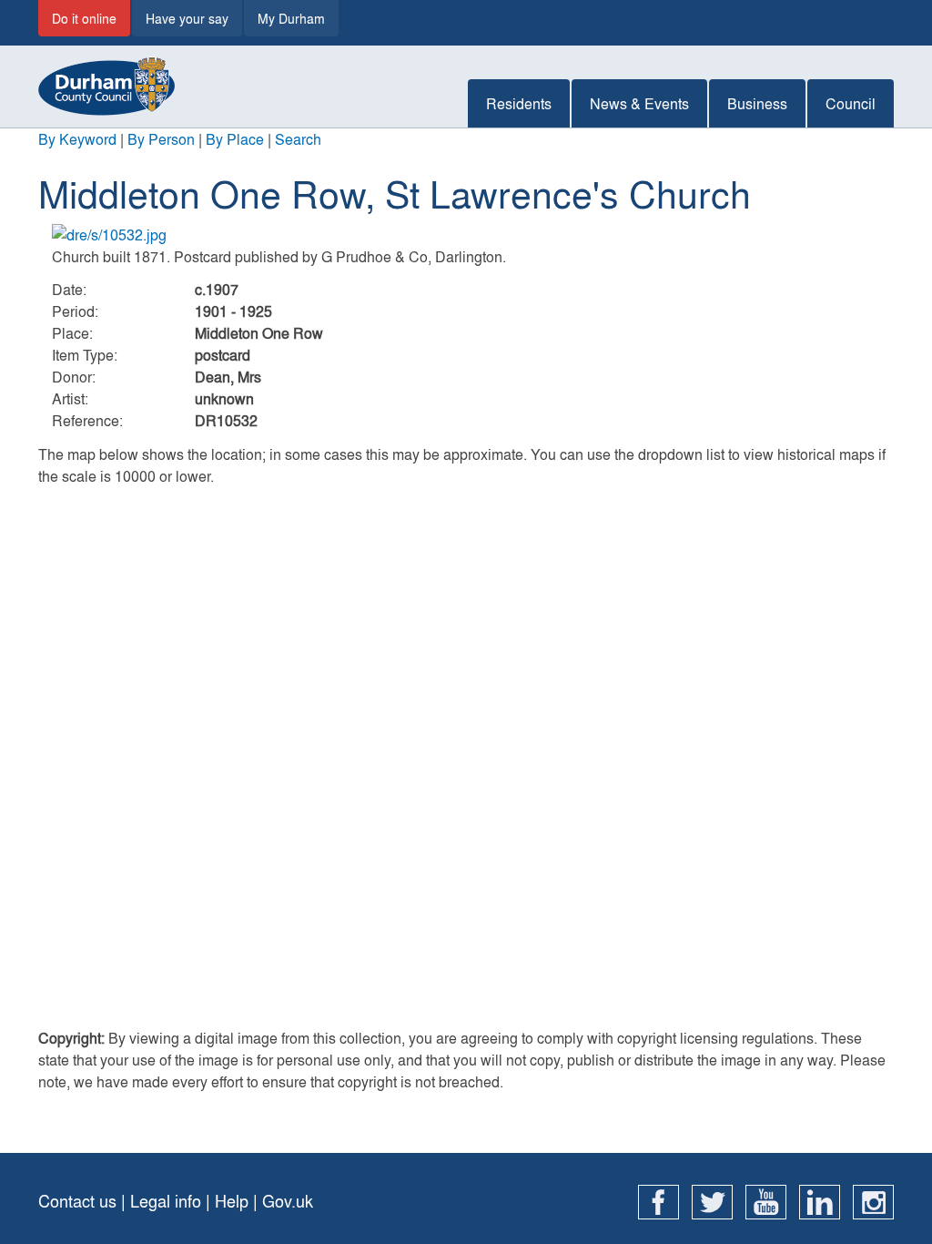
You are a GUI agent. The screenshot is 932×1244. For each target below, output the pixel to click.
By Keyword (77, 138)
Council (851, 103)
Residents (519, 103)
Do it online (84, 18)
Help (231, 1200)
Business (757, 103)
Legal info (165, 1200)
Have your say (187, 18)
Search (298, 138)
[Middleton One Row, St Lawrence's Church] (466, 235)
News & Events (639, 103)
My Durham (291, 18)
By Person (161, 138)
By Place (235, 138)
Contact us (77, 1200)
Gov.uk (287, 1200)
